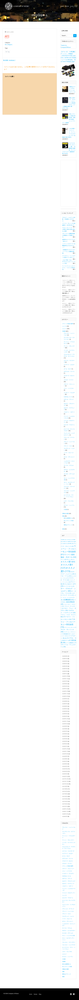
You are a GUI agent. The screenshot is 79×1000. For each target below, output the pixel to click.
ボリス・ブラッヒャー (69, 457)
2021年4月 (65, 799)
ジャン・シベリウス (69, 388)
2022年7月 (65, 761)
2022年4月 (65, 769)
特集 (63, 516)
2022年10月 (65, 754)
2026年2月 (65, 671)
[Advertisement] (68, 183)
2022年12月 (65, 749)
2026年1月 (65, 673)
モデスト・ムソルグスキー (68, 930)
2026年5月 (65, 663)
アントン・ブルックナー (68, 840)
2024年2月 (65, 716)
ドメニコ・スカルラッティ (68, 893)
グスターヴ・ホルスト (69, 375)
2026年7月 (65, 658)
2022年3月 (65, 771)
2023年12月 (65, 718)
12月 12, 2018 (9, 32)
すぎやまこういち (68, 396)
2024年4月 (65, 711)
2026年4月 (65, 666)
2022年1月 (65, 776)
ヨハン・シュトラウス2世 (68, 935)
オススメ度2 (71, 559)
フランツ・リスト (68, 446)
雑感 (63, 529)
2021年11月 (65, 781)
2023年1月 (65, 746)
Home (61, 6)
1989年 (65, 543)
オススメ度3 (68, 561)
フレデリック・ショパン (68, 916)
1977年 (69, 539)
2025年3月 (65, 686)
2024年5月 (65, 708)
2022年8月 (65, 759)
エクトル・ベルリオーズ (68, 851)
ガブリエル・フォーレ (69, 371)
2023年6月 (65, 734)
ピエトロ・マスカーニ (69, 424)
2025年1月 (65, 688)
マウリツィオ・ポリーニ (70, 627)
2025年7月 (65, 681)
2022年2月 (65, 774)
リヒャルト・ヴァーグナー (68, 942)
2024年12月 (65, 691)
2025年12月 (65, 676)
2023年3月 (65, 741)
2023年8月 (65, 728)
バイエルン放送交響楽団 (68, 602)
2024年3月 (65, 713)
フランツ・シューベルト (68, 911)
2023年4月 (65, 738)
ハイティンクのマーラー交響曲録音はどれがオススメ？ (68, 245)
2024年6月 (65, 706)
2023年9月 (65, 726)
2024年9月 (65, 698)
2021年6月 (65, 794)
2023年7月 (65, 731)
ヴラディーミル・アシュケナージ (68, 644)
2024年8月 (65, 701)
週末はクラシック (68, 525)
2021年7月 (65, 791)
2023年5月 (65, 736)
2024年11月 (65, 693)
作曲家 (63, 331)
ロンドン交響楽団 (70, 642)
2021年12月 (65, 779)
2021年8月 (65, 789)
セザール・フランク (69, 399)
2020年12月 (65, 809)
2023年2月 (65, 743)
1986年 (65, 541)
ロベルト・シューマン (69, 505)
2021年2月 (65, 804)
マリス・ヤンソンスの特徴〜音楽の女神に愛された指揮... (68, 229)
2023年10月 (65, 723)
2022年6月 (65, 764)
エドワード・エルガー (69, 364)
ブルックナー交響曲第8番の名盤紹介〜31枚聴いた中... (68, 235)
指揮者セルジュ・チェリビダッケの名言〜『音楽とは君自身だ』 (68, 297)
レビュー (64, 328)
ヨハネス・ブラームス (69, 474)
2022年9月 (65, 756)
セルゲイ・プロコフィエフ (68, 881)
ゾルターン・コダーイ (69, 412)
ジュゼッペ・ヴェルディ (68, 873)
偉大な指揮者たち (68, 518)
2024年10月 (65, 696)
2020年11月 (65, 811)
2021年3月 (65, 801)
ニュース (64, 326)
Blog (71, 6)
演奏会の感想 (65, 513)
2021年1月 (65, 806)
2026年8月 (65, 656)
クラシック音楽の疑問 (67, 323)
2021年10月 (65, 784)
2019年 (71, 543)
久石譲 (65, 509)
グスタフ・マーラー (69, 380)
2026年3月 (65, 668)
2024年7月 (65, 703)
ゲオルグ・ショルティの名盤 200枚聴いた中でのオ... (68, 219)
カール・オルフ (67, 369)
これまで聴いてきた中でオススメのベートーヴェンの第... (68, 261)
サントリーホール (68, 586)
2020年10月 (65, 814)
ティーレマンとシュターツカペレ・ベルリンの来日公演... (68, 267)
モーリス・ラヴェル (69, 465)
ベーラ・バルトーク (69, 452)
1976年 (63, 539)
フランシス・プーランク (68, 908)
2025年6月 (65, 683)
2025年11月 (65, 678)
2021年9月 (65, 786)
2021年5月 (65, 796)
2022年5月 (65, 766)
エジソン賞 (64, 559)
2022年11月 (65, 751)
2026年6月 (65, 661)
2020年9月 (65, 816)
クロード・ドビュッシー (68, 868)
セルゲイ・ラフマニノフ (68, 883)
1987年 (70, 541)
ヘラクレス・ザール (69, 606)
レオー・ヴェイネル (69, 501)
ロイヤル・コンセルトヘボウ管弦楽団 (68, 640)
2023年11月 (65, 721)
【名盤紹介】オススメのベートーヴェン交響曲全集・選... (68, 251)
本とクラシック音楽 (69, 520)
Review (67, 6)
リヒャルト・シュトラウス (68, 945)
